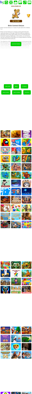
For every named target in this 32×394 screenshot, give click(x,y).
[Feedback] (29, 2)
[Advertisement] (16, 65)
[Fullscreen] (11, 2)
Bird (16, 86)
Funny (24, 86)
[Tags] (25, 2)
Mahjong (6, 92)
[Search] (6, 2)
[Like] (15, 2)
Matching (16, 92)
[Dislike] (20, 2)
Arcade (7, 86)
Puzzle (27, 92)
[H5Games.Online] (2, 2)
